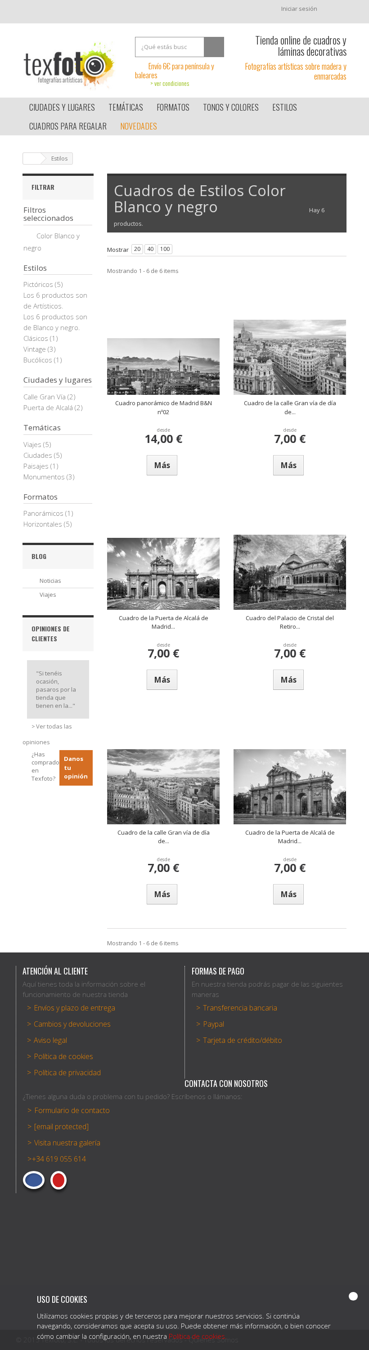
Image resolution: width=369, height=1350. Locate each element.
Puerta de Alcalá (49, 407)
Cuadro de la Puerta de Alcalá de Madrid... (163, 622)
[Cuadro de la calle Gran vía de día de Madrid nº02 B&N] (163, 786)
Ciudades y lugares (62, 107)
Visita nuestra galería (67, 1143)
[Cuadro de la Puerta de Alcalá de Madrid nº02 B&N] (290, 786)
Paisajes (36, 465)
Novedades (138, 126)
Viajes (33, 444)
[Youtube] (58, 1180)
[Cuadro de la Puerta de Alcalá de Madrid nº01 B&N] (163, 574)
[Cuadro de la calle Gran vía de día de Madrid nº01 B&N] (290, 357)
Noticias (50, 581)
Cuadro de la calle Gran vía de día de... (290, 407)
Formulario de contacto (72, 1110)
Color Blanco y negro (51, 241)
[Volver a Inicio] (31, 158)
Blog (39, 556)
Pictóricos (39, 284)
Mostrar (118, 250)
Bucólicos (38, 359)
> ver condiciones (169, 83)
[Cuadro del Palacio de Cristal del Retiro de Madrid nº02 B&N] (290, 572)
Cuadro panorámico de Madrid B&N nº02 (163, 407)
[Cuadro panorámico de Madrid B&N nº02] (163, 366)
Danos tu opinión (76, 767)
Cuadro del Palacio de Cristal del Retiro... (290, 622)
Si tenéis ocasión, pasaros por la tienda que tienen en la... (56, 689)
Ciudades (38, 455)
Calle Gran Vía (45, 396)
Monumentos (45, 476)
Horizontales (43, 523)
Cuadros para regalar (68, 126)
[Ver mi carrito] (336, 11)
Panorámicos (44, 513)
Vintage (35, 348)
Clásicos (36, 338)
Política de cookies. (198, 1336)
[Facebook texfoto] (34, 1180)
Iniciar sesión (299, 8)
